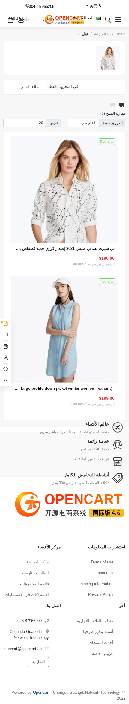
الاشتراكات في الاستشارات (26, 594)
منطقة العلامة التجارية (95, 621)
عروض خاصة (102, 653)
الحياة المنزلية (105, 34)
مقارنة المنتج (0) (112, 113)
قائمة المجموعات (34, 583)
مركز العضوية (38, 562)
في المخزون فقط (63, 86)
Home (120, 34)
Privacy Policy (100, 594)
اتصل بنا (38, 661)
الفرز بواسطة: (112, 123)
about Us (105, 573)
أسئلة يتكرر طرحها (98, 631)
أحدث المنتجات (100, 642)
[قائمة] (113, 105)
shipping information (96, 583)
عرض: (53, 123)
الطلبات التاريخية (35, 573)
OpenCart (41, 692)
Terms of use (102, 562)
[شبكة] (121, 105)
